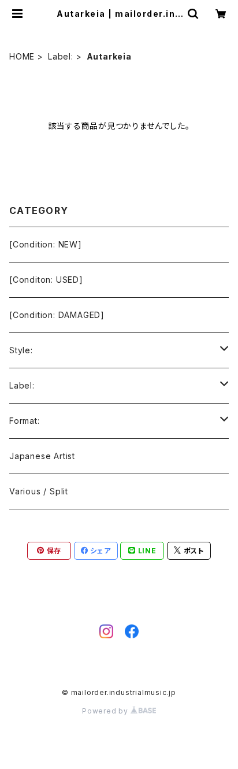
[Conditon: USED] (46, 279)
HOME (22, 56)
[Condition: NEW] (45, 244)
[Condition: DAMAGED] (57, 315)
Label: (60, 56)
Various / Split (38, 491)
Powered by (106, 711)
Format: (24, 421)
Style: (21, 350)
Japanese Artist (42, 456)
